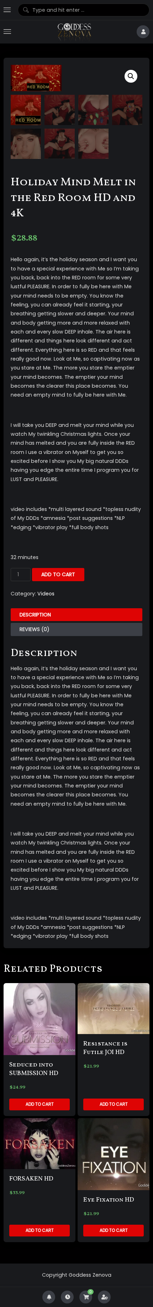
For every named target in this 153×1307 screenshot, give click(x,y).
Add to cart (58, 574)
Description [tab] (35, 614)
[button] (131, 76)
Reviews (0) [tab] (34, 629)
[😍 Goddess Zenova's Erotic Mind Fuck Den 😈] (73, 31)
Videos (45, 593)
